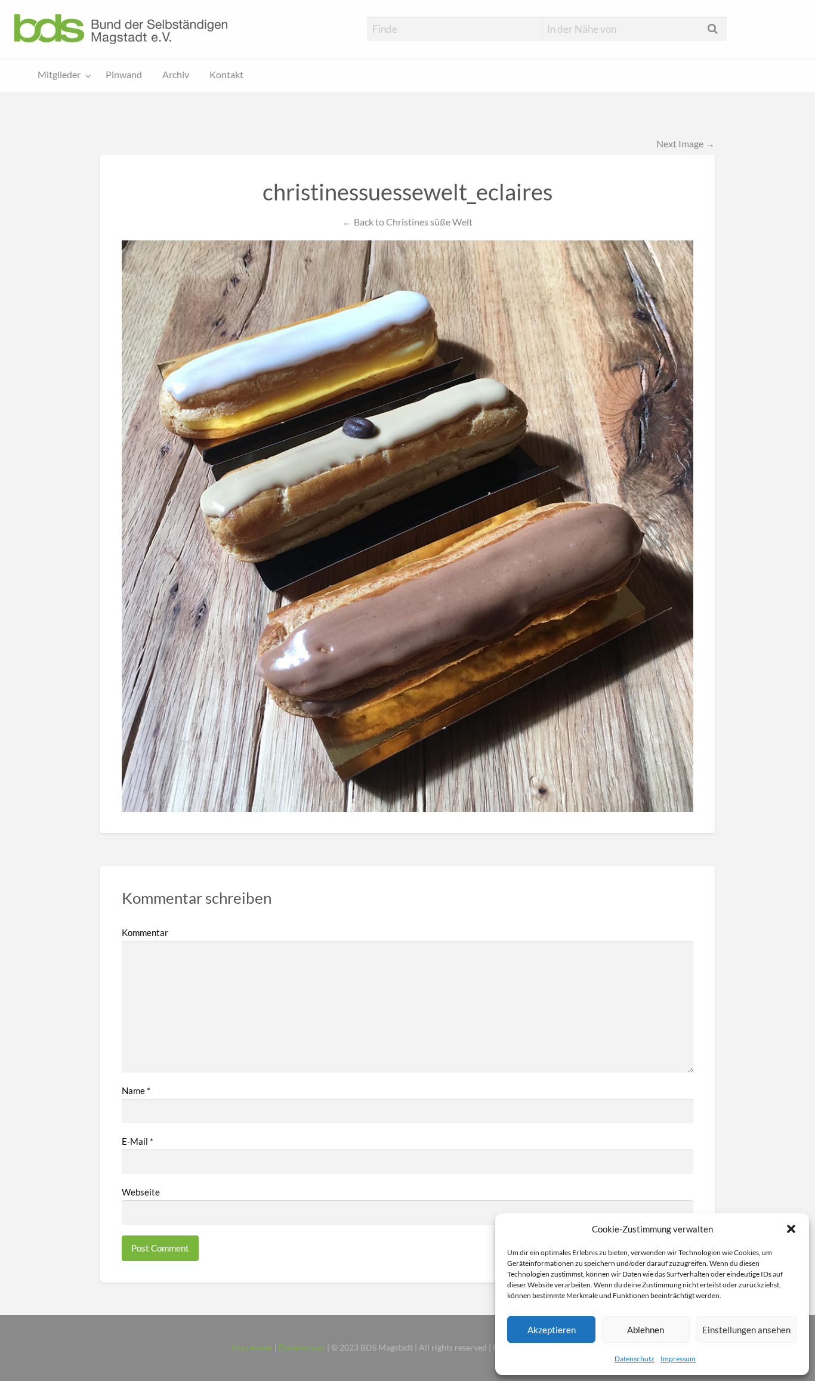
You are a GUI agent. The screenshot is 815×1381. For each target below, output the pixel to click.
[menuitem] (61, 75)
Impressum (678, 1358)
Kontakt (226, 74)
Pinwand (124, 74)
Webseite (141, 1192)
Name (136, 1090)
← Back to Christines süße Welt (407, 221)
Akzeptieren (551, 1329)
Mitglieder (59, 74)
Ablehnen (645, 1329)
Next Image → (685, 143)
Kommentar (145, 932)
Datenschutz (635, 1358)
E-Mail (137, 1141)
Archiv (175, 74)
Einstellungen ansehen (746, 1329)
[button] (791, 1229)
